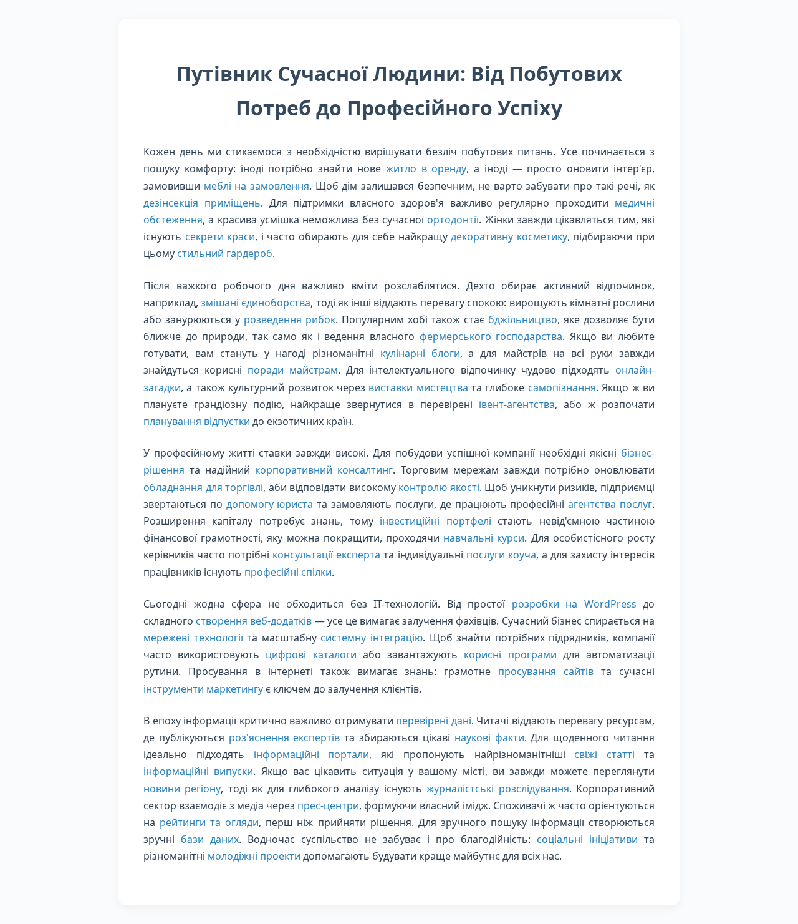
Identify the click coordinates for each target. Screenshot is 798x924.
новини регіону (182, 788)
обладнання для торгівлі (203, 487)
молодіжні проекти (254, 856)
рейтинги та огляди (209, 822)
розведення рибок (289, 319)
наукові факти (489, 737)
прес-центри (328, 805)
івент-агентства (517, 404)
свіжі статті (604, 754)
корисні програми (510, 654)
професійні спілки (288, 572)
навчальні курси (483, 538)
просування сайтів (546, 671)
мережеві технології (193, 637)
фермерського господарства (491, 336)
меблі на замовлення (256, 186)
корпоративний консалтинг (324, 470)
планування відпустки (196, 421)
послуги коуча (501, 555)
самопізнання (562, 387)
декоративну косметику (509, 236)
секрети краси (220, 236)
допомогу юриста (270, 504)
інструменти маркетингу (203, 689)
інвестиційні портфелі (435, 521)
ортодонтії (453, 219)
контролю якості (438, 487)
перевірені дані (433, 720)
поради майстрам (293, 370)
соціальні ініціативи (587, 839)
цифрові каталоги (311, 654)
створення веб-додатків (254, 621)
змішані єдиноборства (255, 302)
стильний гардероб (224, 253)
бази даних (210, 839)
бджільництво (522, 319)
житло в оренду (426, 168)
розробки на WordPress (574, 604)
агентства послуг (610, 504)
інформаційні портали (312, 754)
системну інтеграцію (371, 637)
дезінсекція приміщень (202, 203)
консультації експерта (326, 555)
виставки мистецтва (418, 387)
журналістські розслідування (497, 788)
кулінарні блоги (420, 353)
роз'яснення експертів (284, 737)
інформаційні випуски (198, 771)
